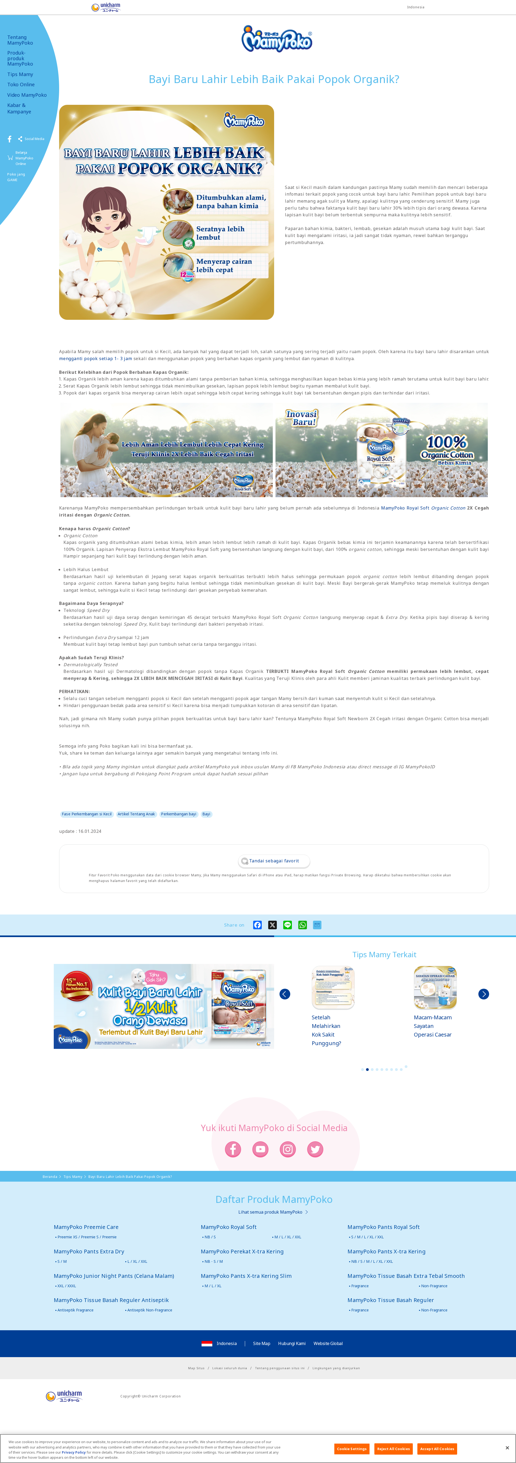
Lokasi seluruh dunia (229, 1368)
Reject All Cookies (393, 1448)
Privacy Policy (74, 1452)
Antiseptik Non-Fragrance (149, 1310)
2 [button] (367, 1069)
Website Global (328, 1343)
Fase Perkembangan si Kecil (87, 813)
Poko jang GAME (16, 177)
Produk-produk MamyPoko (20, 58)
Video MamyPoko (26, 95)
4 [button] (377, 1069)
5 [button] (382, 1069)
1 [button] (362, 1069)
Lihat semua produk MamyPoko (270, 1212)
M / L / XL (213, 1285)
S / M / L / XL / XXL (367, 1236)
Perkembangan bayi (178, 813)
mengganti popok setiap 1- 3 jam (95, 358)
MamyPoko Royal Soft (423, 508)
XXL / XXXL (67, 1285)
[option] (333, 1007)
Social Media (34, 139)
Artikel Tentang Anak (136, 813)
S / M (62, 1261)
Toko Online (21, 84)
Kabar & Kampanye (19, 108)
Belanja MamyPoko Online (24, 158)
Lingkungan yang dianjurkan (336, 1368)
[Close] (507, 1448)
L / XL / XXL (137, 1261)
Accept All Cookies (437, 1448)
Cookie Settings (352, 1448)
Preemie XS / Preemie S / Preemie (87, 1236)
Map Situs (196, 1368)
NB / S (210, 1236)
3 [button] (372, 1069)
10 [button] (406, 1066)
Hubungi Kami (292, 1343)
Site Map (261, 1343)
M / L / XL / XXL (287, 1236)
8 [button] (396, 1069)
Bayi (206, 813)
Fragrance (360, 1285)
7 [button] (391, 1069)
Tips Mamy (20, 74)
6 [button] (387, 1069)
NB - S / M (214, 1261)
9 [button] (401, 1069)
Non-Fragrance (434, 1285)
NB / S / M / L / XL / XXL (372, 1261)
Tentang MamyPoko (20, 39)
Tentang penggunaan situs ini (280, 1368)
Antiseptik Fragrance (76, 1310)
